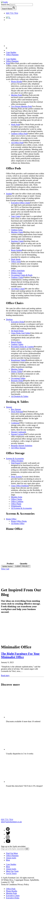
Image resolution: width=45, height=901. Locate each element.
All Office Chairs (18, 289)
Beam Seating (16, 250)
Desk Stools (15, 259)
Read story (5, 675)
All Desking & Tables (19, 396)
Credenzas (15, 423)
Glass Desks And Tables (20, 333)
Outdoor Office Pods (19, 133)
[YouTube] (8, 842)
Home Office (11, 519)
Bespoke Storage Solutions (21, 445)
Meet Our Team (12, 871)
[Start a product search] (8, 17)
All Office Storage (18, 448)
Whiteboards (16, 506)
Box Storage (16, 409)
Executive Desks (17, 322)
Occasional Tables (18, 378)
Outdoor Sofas (16, 230)
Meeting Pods (16, 95)
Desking (9, 319)
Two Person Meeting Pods (21, 106)
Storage (9, 407)
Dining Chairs (16, 273)
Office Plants (16, 504)
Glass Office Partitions (20, 486)
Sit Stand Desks (17, 331)
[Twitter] (8, 834)
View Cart (5, 569)
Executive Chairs (13, 895)
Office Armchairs (18, 270)
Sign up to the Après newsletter (13, 846)
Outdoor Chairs (17, 277)
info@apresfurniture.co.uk (11, 822)
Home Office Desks (19, 521)
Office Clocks (16, 499)
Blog (8, 860)
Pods (8, 63)
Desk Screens (16, 477)
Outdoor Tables (17, 344)
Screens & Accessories (15, 458)
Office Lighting (17, 501)
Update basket (7, 566)
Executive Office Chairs (20, 203)
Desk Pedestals (17, 412)
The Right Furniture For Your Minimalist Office (20, 655)
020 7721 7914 (12, 13)
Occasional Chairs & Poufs (21, 275)
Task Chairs (15, 216)
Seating (9, 194)
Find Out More (12, 853)
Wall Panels (15, 463)
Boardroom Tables (18, 360)
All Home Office (17, 523)
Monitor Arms (16, 497)
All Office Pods (17, 143)
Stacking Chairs (17, 241)
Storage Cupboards (18, 432)
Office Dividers (17, 461)
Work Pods (15, 124)
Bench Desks (16, 342)
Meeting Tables (17, 369)
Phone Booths (16, 81)
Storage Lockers (17, 434)
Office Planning (12, 55)
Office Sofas (16, 261)
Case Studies (11, 52)
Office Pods (10, 889)
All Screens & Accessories (21, 508)
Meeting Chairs (17, 232)
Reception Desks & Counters (22, 347)
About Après (11, 858)
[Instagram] (8, 838)
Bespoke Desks (17, 380)
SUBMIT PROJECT (22, 566)
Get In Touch (11, 873)
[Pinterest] (8, 830)
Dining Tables (16, 371)
